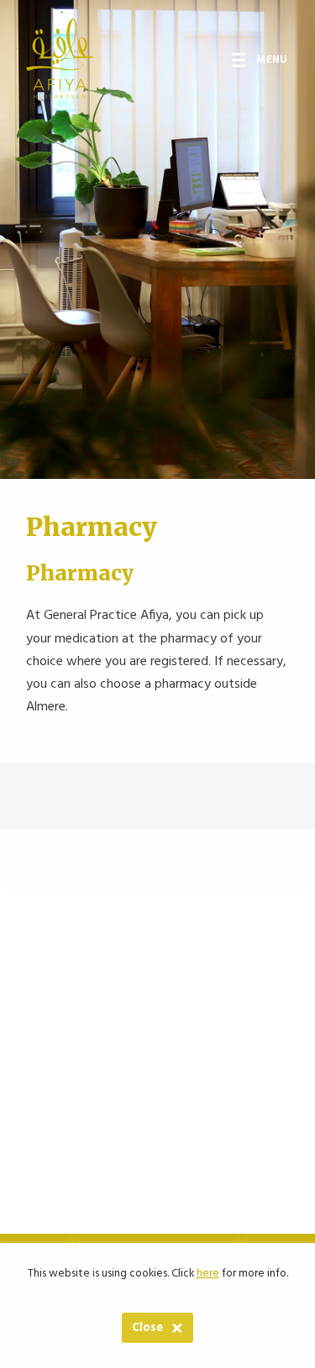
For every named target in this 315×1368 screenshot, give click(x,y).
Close (147, 1328)
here (208, 1273)
